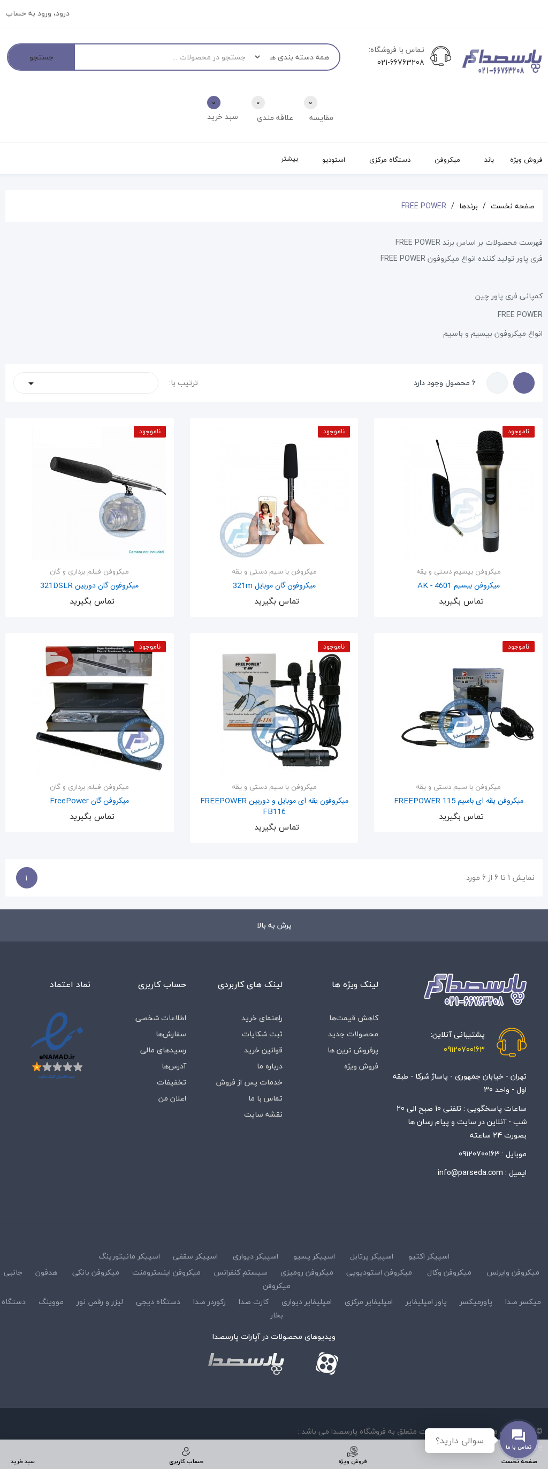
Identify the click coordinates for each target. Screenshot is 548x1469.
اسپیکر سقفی (195, 1256)
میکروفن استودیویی (379, 1272)
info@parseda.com (470, 1172)
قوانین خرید (263, 1050)
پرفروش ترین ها (353, 1050)
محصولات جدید (353, 1034)
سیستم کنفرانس (241, 1272)
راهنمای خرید (262, 1017)
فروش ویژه (361, 1066)
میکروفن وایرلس (512, 1272)
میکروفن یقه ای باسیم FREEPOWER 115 (458, 801)
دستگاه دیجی (158, 1301)
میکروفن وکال (449, 1272)
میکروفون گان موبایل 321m (274, 585)
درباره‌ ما (270, 1066)
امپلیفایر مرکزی (369, 1301)
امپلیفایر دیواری (306, 1301)
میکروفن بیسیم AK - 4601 (458, 585)
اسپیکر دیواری (255, 1256)
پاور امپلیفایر (426, 1301)
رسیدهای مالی (163, 1050)
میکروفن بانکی (95, 1272)
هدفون (46, 1272)
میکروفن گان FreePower (89, 801)
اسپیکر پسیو (314, 1256)
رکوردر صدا (209, 1301)
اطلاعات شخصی (160, 1017)
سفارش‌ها (171, 1034)
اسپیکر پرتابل (371, 1256)
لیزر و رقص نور (100, 1301)
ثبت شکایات (262, 1034)
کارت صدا (254, 1301)
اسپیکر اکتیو (429, 1256)
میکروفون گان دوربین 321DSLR (89, 585)
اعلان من (172, 1098)
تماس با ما (265, 1098)
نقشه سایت (263, 1114)
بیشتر (289, 158)
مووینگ (51, 1301)
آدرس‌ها (174, 1066)
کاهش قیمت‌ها (353, 1017)
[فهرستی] (497, 383)
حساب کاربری (162, 984)
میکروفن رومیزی (306, 1272)
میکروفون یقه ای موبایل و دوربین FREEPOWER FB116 (274, 806)
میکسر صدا (523, 1301)
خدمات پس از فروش (249, 1082)
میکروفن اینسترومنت (166, 1272)
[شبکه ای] (524, 383)
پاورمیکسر (476, 1301)
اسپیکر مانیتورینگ (129, 1256)
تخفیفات (171, 1082)
